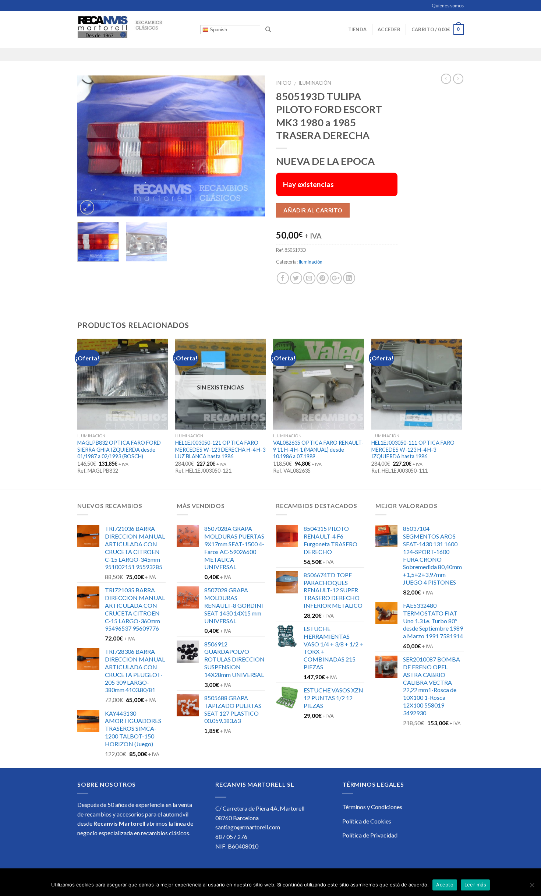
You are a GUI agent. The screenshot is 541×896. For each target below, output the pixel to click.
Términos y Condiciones (372, 806)
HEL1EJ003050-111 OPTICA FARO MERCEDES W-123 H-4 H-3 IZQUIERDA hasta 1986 (413, 449)
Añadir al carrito (313, 210)
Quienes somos (448, 5)
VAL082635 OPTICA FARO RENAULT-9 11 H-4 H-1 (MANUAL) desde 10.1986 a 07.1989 (318, 449)
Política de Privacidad (369, 835)
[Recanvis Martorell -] (133, 29)
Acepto (444, 885)
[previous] (90, 146)
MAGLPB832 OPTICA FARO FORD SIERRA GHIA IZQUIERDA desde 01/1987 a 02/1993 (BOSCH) (119, 449)
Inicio (283, 83)
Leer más (475, 885)
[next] (252, 146)
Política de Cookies (366, 821)
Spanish (217, 29)
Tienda (357, 29)
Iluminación (314, 83)
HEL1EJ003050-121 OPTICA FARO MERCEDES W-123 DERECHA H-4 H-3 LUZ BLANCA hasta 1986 (220, 449)
